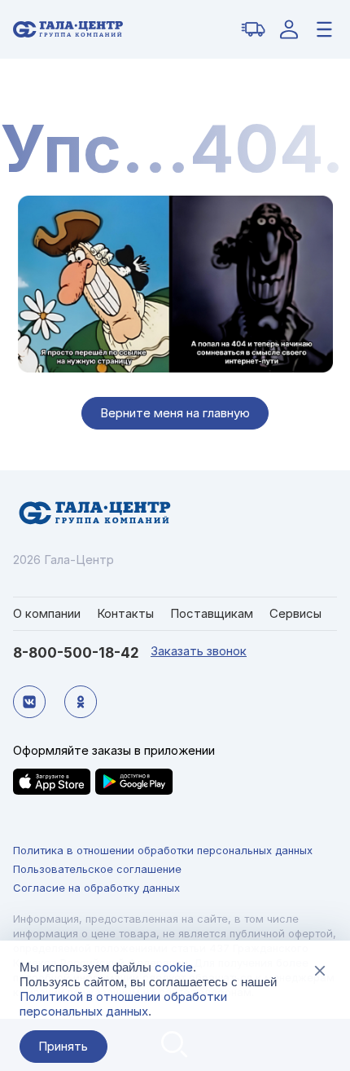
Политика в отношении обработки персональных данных (163, 850)
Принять (63, 1046)
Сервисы (295, 613)
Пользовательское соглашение (97, 868)
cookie (174, 967)
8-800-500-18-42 (76, 653)
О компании (47, 613)
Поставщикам (211, 613)
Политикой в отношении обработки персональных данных (123, 1004)
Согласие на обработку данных (96, 887)
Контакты (125, 613)
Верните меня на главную (175, 413)
